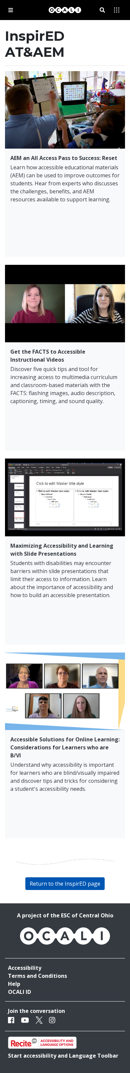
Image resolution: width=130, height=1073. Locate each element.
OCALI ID (19, 992)
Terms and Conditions (37, 975)
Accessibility (24, 967)
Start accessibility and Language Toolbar (63, 1055)
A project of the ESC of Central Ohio (65, 915)
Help (14, 984)
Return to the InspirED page (65, 883)
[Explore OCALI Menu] (116, 10)
